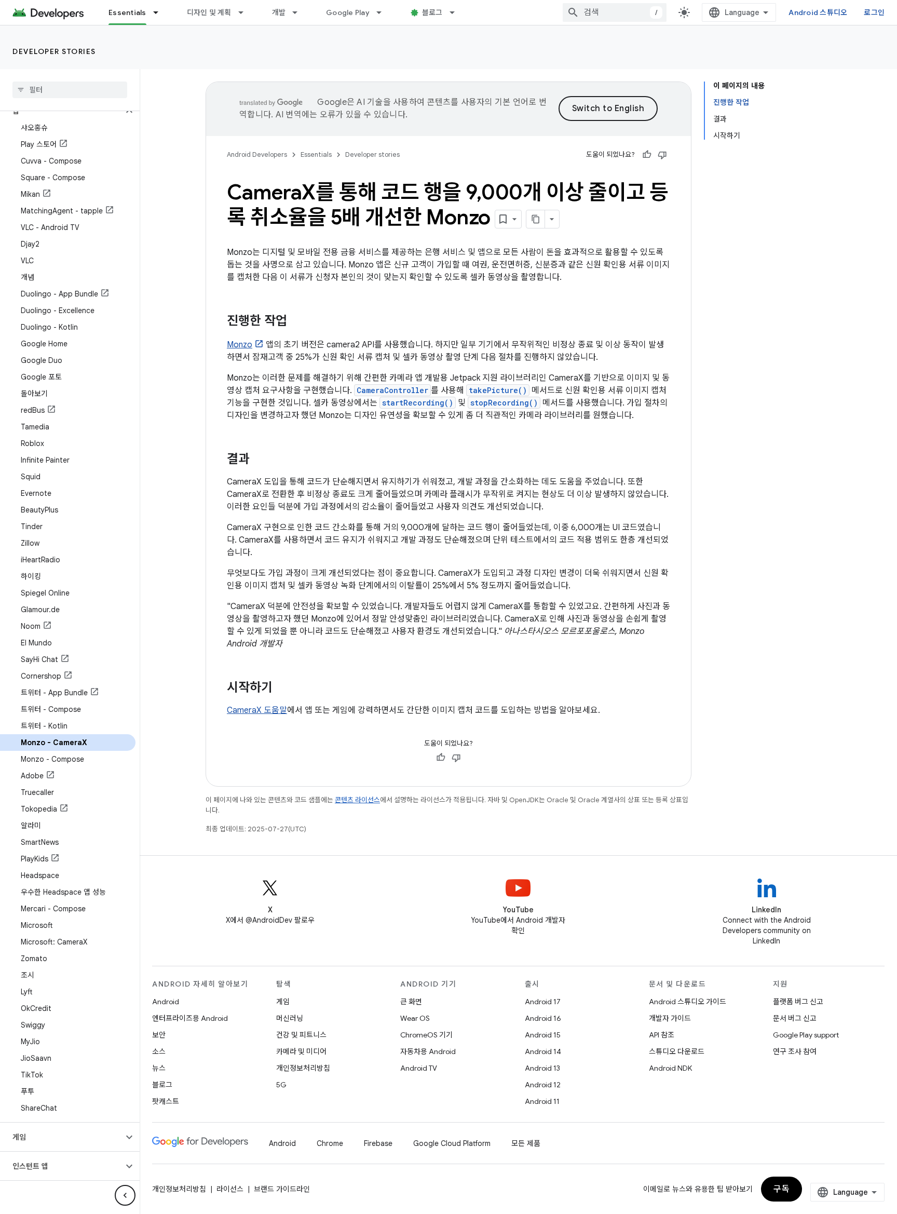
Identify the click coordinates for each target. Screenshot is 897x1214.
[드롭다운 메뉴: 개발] (300, 12)
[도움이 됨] (647, 155)
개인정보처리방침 (303, 1068)
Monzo (239, 345)
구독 (781, 1189)
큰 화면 (411, 1001)
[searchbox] (69, 90)
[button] (61, 111)
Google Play (348, 12)
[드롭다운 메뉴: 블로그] (457, 12)
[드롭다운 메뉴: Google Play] (384, 12)
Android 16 (543, 1018)
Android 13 (542, 1068)
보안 (159, 1035)
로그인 (874, 12)
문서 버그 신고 (795, 1018)
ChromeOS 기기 (426, 1035)
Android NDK (670, 1068)
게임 (283, 1001)
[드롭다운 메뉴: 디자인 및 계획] (246, 12)
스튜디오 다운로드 (676, 1051)
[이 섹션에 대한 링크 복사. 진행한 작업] (297, 322)
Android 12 (543, 1084)
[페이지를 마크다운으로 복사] (535, 219)
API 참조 (661, 1035)
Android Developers (257, 154)
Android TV (418, 1068)
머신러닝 (289, 1018)
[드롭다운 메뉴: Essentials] (160, 12)
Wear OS (415, 1018)
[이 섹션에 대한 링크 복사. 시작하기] (283, 688)
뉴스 (159, 1068)
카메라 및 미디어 (301, 1051)
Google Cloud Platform (452, 1143)
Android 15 (543, 1035)
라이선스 (229, 1189)
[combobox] (615, 12)
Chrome (330, 1143)
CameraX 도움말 (257, 710)
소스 (159, 1051)
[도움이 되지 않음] (662, 155)
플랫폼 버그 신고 (798, 1001)
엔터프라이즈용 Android (190, 1018)
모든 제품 (525, 1143)
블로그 (432, 12)
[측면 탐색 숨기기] (125, 1195)
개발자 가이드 (670, 1018)
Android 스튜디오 (818, 12)
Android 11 (542, 1101)
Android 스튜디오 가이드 (687, 1001)
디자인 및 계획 (209, 12)
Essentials (127, 12)
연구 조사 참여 (795, 1051)
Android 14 (543, 1051)
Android (165, 1001)
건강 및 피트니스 (301, 1035)
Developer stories (54, 51)
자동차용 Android (428, 1051)
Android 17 (543, 1001)
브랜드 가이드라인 (282, 1189)
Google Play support (806, 1035)
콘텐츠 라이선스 (357, 799)
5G (281, 1084)
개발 (279, 12)
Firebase (378, 1143)
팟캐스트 (165, 1101)
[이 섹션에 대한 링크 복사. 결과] (260, 460)
